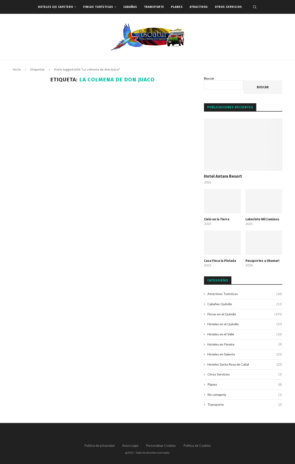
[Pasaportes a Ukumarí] (263, 243)
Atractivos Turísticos (244, 294)
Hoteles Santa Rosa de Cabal (244, 364)
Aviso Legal (130, 445)
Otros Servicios (228, 7)
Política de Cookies (197, 445)
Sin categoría (244, 394)
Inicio (17, 69)
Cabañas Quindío (244, 304)
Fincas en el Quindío (244, 314)
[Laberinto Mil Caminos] (263, 201)
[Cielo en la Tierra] (222, 201)
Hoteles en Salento (244, 354)
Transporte (154, 7)
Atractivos (199, 7)
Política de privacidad (99, 445)
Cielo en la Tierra (216, 219)
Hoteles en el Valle (244, 334)
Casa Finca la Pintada (220, 261)
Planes (177, 7)
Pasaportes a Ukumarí (262, 261)
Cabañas (130, 7)
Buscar (209, 78)
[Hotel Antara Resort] (243, 144)
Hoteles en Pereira (244, 344)
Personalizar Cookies (161, 445)
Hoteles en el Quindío (244, 324)
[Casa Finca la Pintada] (222, 243)
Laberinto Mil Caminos (262, 219)
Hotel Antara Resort (223, 176)
